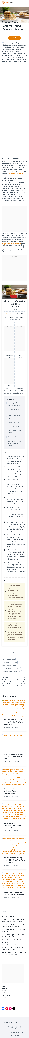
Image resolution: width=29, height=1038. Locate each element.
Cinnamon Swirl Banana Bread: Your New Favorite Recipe (22, 682)
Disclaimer (19, 1032)
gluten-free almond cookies (9, 665)
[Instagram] (20, 1027)
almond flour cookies (8, 656)
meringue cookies (7, 671)
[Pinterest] (12, 1027)
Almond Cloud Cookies (8, 653)
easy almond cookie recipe (9, 662)
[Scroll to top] (25, 1035)
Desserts (4, 19)
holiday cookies (6, 668)
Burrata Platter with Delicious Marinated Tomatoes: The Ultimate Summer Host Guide (13, 947)
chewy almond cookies (8, 659)
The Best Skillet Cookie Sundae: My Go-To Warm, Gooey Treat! (13, 722)
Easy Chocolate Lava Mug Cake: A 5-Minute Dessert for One (13, 756)
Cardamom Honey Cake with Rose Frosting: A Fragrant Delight (13, 791)
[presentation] (14, 708)
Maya (4, 33)
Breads (4, 986)
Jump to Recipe (15, 38)
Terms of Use (14, 1035)
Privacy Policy (10, 1032)
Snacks (4, 997)
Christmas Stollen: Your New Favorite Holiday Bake (7, 682)
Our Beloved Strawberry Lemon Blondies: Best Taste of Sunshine (14, 860)
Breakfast (5, 988)
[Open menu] (25, 2)
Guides (4, 993)
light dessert (16, 668)
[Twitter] (16, 1027)
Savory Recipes (7, 995)
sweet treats (17, 671)
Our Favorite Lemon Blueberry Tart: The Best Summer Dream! (13, 825)
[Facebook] (9, 1027)
